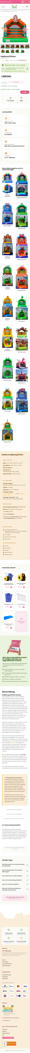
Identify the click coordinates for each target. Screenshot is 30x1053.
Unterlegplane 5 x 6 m (8, 604)
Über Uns (4, 960)
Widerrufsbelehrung (6, 1033)
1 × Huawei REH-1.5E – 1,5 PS (9, 493)
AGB (3, 1035)
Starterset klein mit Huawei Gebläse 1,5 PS (8, 584)
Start (2, 11)
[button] (3, 7)
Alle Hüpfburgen (7, 11)
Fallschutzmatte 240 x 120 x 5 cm (8, 624)
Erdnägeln (12, 742)
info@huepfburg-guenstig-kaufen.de (11, 1017)
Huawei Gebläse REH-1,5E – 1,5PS (21, 584)
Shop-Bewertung (22, 60)
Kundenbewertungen (6, 965)
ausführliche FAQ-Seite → (15, 898)
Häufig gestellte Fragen (6, 974)
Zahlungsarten (5, 976)
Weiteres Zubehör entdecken (21, 622)
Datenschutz (4, 1029)
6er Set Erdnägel (21, 604)
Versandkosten (15, 82)
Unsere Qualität (5, 961)
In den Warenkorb (25, 92)
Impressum (4, 1031)
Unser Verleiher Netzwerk (7, 963)
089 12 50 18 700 (7, 1020)
